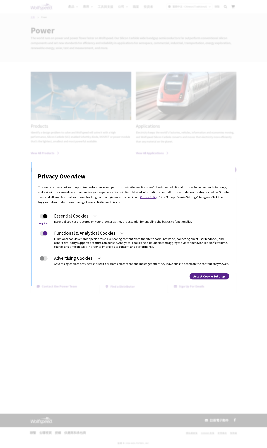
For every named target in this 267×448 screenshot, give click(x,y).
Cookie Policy (148, 197)
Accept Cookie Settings (209, 276)
